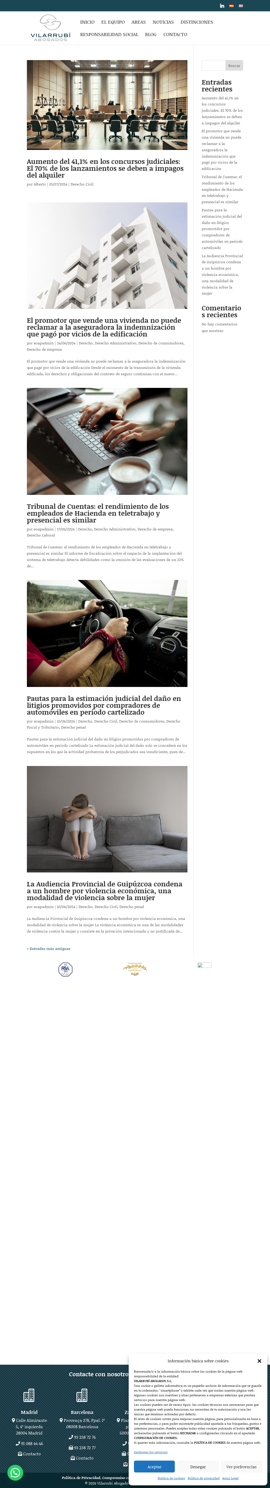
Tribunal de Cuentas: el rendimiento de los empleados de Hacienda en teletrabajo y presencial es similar (98, 513)
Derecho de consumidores (161, 343)
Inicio (87, 22)
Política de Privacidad (81, 1477)
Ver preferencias (241, 1467)
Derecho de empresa (44, 349)
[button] (259, 1361)
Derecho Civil (82, 184)
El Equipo (113, 22)
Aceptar (154, 1467)
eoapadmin (44, 343)
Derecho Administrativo (115, 343)
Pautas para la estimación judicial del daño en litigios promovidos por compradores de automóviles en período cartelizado (104, 705)
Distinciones (197, 22)
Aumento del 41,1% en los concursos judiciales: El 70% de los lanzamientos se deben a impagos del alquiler (105, 168)
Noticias (163, 22)
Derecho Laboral (41, 535)
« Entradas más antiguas (48, 948)
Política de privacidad (204, 1478)
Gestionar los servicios (151, 1452)
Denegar (198, 1467)
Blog (151, 35)
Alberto (40, 184)
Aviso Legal (230, 1478)
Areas (139, 22)
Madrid (29, 1412)
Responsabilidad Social (109, 35)
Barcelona (82, 1412)
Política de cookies (171, 1478)
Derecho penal (73, 727)
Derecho (86, 343)
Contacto (175, 35)
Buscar (234, 65)
